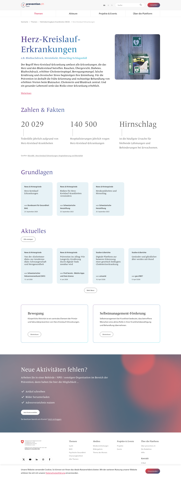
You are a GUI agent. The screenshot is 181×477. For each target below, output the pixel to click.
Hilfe (143, 452)
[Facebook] (49, 459)
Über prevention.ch (148, 446)
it (108, 5)
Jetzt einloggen (54, 419)
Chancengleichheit (76, 456)
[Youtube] (30, 459)
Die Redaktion (146, 449)
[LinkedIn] (36, 459)
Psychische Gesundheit (77, 452)
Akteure (73, 13)
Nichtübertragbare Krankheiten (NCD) (55, 22)
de (104, 5)
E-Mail (143, 463)
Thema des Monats (100, 452)
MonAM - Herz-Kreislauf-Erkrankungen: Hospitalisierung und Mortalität (55, 155)
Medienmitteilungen (100, 446)
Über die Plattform (142, 13)
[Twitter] (23, 459)
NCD (70, 449)
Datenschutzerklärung (55, 473)
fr (112, 5)
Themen (38, 13)
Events (119, 449)
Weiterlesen (26, 93)
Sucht (71, 446)
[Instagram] (43, 459)
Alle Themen (73, 459)
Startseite (25, 22)
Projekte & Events (108, 13)
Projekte (120, 446)
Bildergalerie (98, 449)
